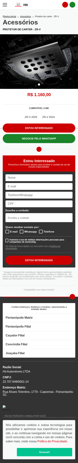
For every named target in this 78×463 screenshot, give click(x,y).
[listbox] (39, 217)
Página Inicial (9, 16)
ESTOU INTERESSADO (39, 260)
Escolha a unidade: (17, 210)
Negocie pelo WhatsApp (39, 138)
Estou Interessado (39, 128)
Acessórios (25, 16)
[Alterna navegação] (5, 5)
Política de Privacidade (52, 441)
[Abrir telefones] (65, 5)
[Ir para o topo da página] (72, 296)
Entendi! (44, 452)
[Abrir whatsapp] (72, 5)
